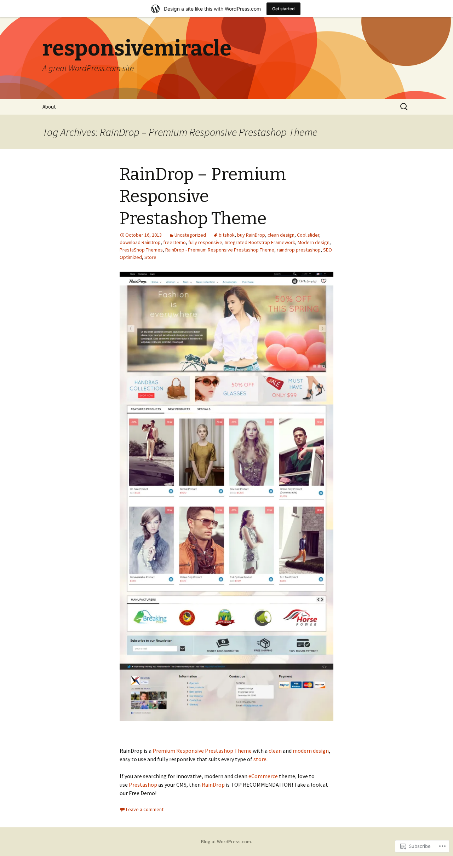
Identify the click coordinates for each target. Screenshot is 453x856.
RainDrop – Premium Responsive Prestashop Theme (203, 196)
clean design (281, 235)
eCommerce (263, 776)
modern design (311, 750)
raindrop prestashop (299, 250)
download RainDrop (140, 242)
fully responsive (205, 242)
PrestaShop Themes (141, 250)
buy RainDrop (251, 235)
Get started (283, 8)
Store (150, 257)
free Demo (174, 242)
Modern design (313, 242)
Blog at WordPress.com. (226, 841)
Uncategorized (190, 235)
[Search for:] (404, 106)
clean (275, 750)
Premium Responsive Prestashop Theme (202, 750)
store (259, 759)
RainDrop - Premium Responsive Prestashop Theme (219, 250)
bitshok (227, 235)
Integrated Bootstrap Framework (260, 242)
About (49, 106)
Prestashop (143, 784)
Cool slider (308, 235)
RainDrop (213, 784)
